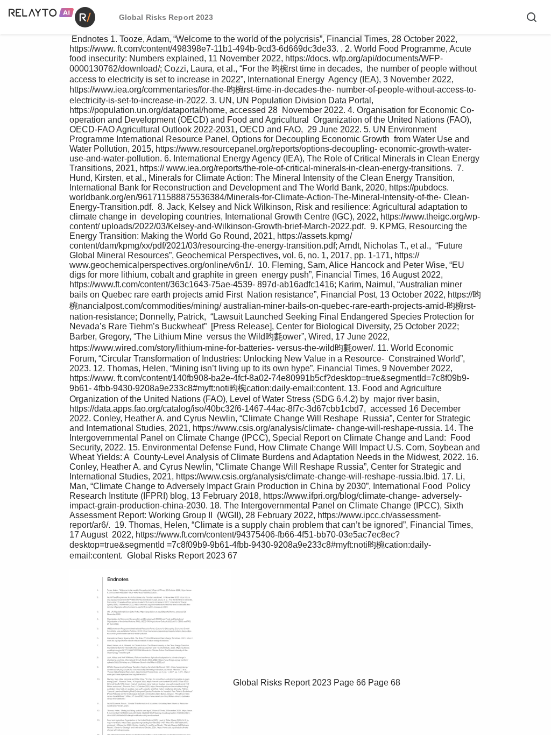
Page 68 (384, 682)
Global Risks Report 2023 (282, 682)
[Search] (531, 17)
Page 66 (350, 682)
